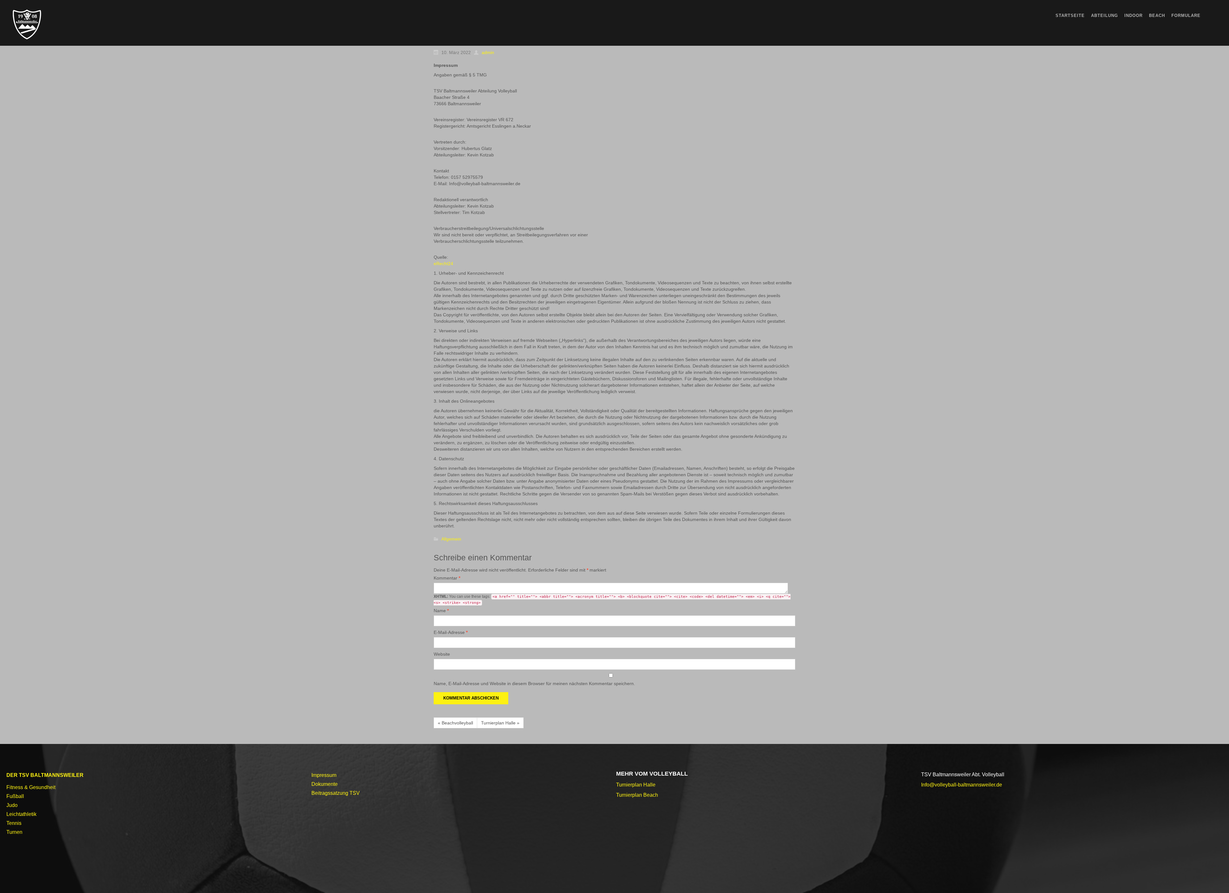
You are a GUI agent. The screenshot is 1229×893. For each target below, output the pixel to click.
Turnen (14, 832)
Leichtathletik (21, 814)
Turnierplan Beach (637, 795)
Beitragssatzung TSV (335, 793)
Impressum (323, 775)
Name (441, 610)
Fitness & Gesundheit (30, 787)
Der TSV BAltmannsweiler (45, 775)
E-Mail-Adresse (451, 632)
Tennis (13, 823)
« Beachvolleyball (455, 722)
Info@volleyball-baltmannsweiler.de (961, 784)
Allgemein (451, 539)
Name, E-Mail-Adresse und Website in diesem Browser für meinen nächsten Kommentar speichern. (534, 683)
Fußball (15, 796)
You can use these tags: (612, 599)
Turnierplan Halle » (500, 722)
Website (442, 654)
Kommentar (447, 578)
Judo (12, 805)
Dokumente (324, 784)
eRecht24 (443, 263)
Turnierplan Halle (635, 784)
